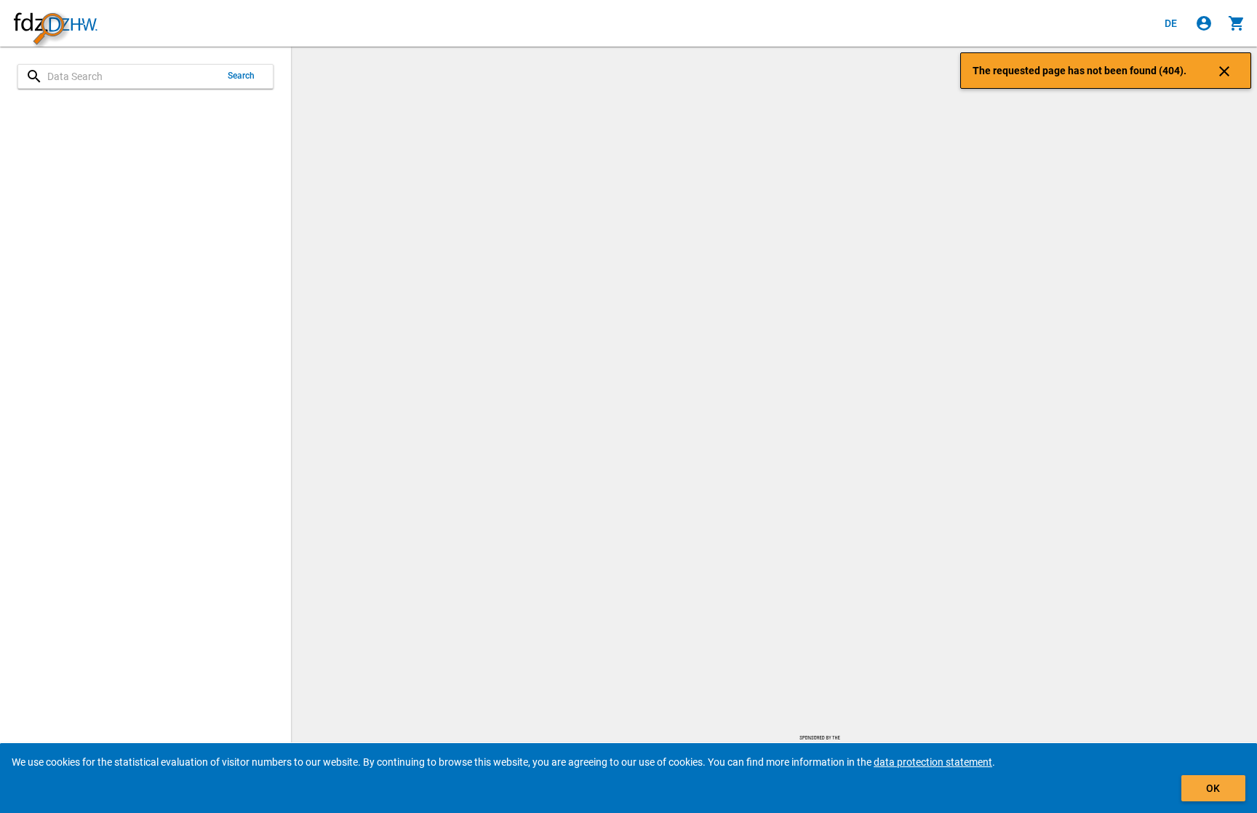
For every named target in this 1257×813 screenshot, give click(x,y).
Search (241, 76)
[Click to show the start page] (55, 23)
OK (1213, 788)
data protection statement (933, 762)
